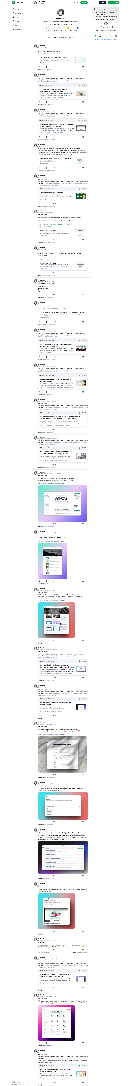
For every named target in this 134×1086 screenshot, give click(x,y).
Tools (17, 1081)
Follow (84, 2)
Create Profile (113, 2)
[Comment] (40, 67)
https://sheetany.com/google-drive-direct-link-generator (55, 224)
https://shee (41, 226)
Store (20, 1081)
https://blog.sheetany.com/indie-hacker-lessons (52, 308)
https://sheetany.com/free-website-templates (51, 484)
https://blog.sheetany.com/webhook (49, 790)
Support (14, 1082)
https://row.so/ (42, 53)
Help (24, 1081)
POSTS (72, 37)
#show (48, 47)
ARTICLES (62, 37)
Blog (13, 1081)
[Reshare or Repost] (47, 67)
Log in (103, 2)
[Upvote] (54, 67)
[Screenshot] (83, 67)
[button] (74, 2)
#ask (48, 940)
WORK (48, 37)
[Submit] (116, 36)
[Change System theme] (28, 1081)
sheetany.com (65, 221)
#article (49, 76)
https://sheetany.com (44, 259)
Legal (18, 1082)
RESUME (54, 37)
